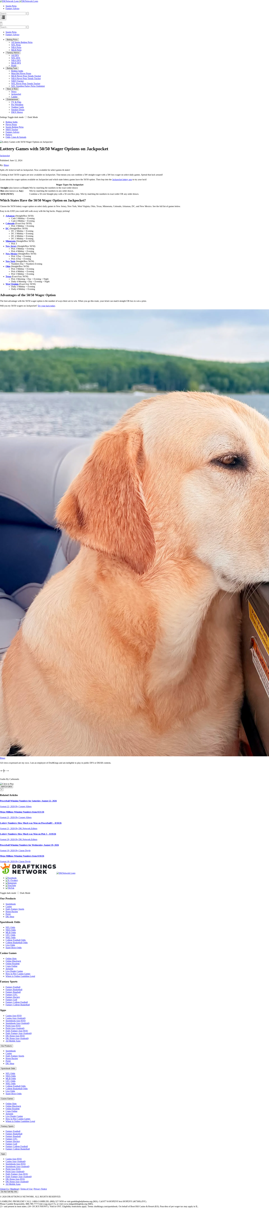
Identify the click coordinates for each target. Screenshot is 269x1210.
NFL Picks (16, 45)
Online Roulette (13, 963)
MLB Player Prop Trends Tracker (26, 76)
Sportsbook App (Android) (17, 1023)
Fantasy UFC (12, 994)
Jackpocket (16, 94)
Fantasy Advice (12, 8)
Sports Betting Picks (15, 127)
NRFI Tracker (17, 81)
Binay (6, 165)
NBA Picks (16, 47)
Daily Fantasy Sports (15, 909)
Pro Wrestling (17, 104)
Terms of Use (26, 1189)
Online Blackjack (13, 961)
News (13, 91)
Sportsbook (11, 904)
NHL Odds (11, 937)
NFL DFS (15, 58)
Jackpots (9, 968)
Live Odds (10, 945)
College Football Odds (16, 940)
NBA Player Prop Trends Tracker (26, 78)
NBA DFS (16, 60)
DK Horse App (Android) (17, 1038)
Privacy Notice (40, 1189)
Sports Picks (11, 6)
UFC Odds (10, 935)
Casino (14, 96)
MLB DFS (16, 63)
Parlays (9, 134)
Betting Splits (17, 71)
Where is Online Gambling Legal (20, 976)
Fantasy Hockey (13, 997)
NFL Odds (10, 927)
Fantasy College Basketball (18, 1004)
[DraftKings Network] (37, 873)
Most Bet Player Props (21, 73)
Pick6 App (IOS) (13, 1026)
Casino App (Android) (15, 1018)
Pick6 (13, 65)
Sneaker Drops (17, 109)
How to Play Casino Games (18, 973)
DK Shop (10, 916)
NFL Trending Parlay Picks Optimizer (28, 86)
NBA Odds (11, 930)
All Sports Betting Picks (22, 42)
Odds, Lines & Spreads (16, 137)
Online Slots (11, 958)
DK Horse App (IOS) (15, 1036)
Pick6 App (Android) (15, 1028)
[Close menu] (1, 22)
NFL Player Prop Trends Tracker (25, 83)
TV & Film (16, 102)
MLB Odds (11, 932)
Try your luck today (46, 306)
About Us (4, 1189)
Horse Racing (12, 911)
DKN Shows (17, 112)
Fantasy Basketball (14, 989)
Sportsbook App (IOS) (16, 1020)
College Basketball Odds (17, 942)
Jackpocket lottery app (122, 179)
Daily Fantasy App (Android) (19, 1033)
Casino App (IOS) (14, 1015)
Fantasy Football (13, 987)
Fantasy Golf (11, 999)
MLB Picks (16, 50)
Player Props (11, 124)
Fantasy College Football (17, 1002)
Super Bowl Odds (14, 947)
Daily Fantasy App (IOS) (17, 1031)
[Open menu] (3, 17)
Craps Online (11, 966)
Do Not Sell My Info (9, 1192)
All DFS (15, 55)
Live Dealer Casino (14, 971)
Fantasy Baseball (13, 992)
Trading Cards (17, 107)
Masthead (14, 1189)
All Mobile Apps (13, 1041)
